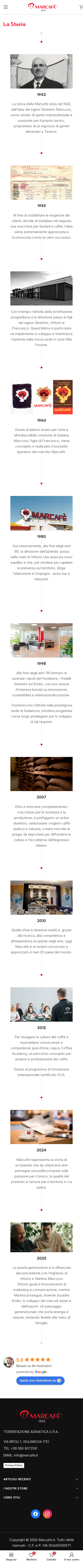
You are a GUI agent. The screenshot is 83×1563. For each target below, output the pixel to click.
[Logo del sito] (44, 6)
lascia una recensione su (38, 1380)
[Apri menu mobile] (5, 7)
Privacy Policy (13, 1465)
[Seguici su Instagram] (47, 1514)
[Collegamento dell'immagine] (42, 1416)
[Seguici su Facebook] (35, 1514)
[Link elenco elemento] (41, 1441)
